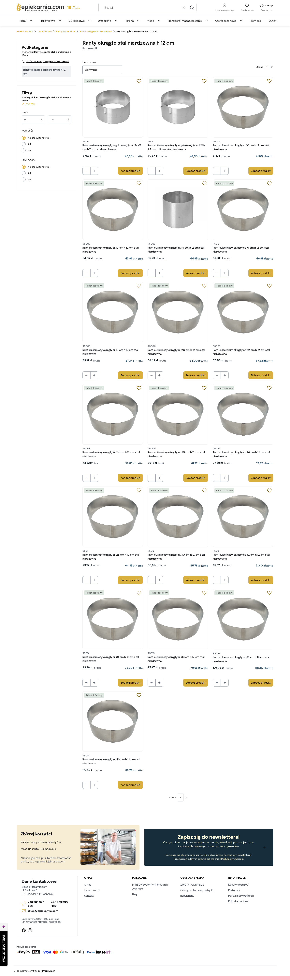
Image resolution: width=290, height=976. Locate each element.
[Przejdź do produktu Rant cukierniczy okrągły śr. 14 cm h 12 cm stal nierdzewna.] (178, 209)
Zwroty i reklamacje (192, 884)
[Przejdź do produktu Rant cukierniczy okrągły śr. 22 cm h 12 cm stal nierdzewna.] (243, 312)
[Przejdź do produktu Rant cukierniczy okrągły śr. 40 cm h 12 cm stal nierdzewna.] (112, 721)
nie (29, 150)
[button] (192, 7)
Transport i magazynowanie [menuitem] (185, 21)
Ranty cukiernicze (65, 31)
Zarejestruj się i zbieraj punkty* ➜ (41, 842)
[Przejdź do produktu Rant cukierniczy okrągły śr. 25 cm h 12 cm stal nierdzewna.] (178, 414)
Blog (134, 894)
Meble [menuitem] (150, 21)
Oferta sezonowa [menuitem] (226, 21)
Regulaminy (187, 895)
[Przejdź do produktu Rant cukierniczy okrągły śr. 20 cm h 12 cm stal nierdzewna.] (178, 312)
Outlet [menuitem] (272, 21)
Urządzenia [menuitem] (104, 21)
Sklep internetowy (33, 970)
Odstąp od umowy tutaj (195, 890)
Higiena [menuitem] (129, 21)
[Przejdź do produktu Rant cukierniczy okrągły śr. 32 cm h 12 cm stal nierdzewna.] (243, 517)
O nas (87, 884)
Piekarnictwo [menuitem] (47, 21)
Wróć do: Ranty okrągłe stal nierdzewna (47, 61)
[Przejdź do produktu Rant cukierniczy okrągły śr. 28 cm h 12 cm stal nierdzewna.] (112, 517)
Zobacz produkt (130, 171)
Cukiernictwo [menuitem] (77, 21)
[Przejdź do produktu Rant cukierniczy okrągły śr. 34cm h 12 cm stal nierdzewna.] (112, 619)
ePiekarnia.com (25, 31)
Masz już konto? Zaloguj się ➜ (39, 849)
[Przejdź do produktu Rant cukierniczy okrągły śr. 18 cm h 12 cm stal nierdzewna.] (112, 312)
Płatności (233, 890)
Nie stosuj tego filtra (39, 137)
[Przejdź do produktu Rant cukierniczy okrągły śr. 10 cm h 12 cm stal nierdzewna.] (243, 107)
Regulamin (205, 855)
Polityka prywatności (241, 895)
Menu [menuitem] (23, 21)
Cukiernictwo (44, 31)
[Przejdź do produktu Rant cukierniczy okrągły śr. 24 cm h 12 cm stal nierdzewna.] (112, 414)
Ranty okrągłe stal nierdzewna (96, 31)
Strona (259, 67)
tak (29, 144)
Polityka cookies (238, 901)
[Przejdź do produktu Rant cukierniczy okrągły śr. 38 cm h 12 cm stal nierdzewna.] (243, 619)
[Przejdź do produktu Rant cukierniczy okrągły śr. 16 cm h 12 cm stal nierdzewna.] (243, 209)
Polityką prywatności (232, 858)
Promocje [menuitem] (256, 21)
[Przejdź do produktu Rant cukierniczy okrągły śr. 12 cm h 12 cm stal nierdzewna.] (112, 209)
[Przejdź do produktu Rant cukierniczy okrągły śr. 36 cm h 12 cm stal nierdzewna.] (178, 619)
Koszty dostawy (238, 884)
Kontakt (89, 895)
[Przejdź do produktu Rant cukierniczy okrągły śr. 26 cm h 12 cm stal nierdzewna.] (243, 414)
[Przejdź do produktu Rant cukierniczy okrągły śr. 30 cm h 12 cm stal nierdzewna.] (178, 517)
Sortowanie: (89, 62)
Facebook (90, 890)
